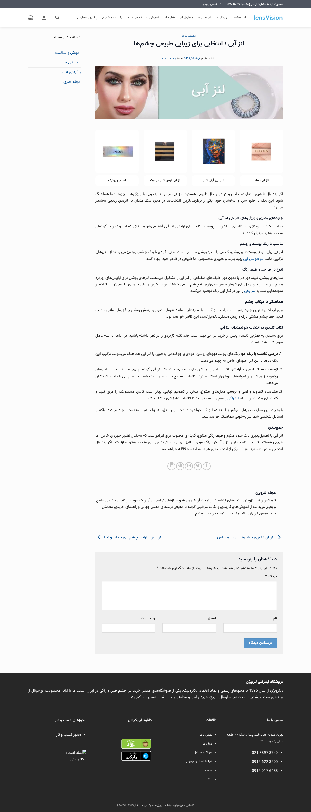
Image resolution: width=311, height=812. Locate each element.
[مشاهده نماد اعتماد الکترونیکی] (75, 761)
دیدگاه (271, 576)
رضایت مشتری (112, 17)
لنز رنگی (224, 17)
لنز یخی (249, 291)
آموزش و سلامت (68, 53)
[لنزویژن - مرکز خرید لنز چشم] (268, 17)
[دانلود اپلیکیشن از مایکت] (136, 756)
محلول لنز (186, 17)
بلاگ (209, 779)
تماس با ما (134, 17)
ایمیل (212, 618)
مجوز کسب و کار (68, 735)
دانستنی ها (72, 63)
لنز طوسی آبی (253, 259)
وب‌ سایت (148, 618)
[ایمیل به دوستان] (189, 466)
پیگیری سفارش (87, 17)
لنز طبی (206, 17)
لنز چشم (240, 17)
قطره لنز (169, 17)
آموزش (154, 17)
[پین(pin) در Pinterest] (180, 466)
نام (275, 618)
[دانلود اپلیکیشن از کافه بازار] (136, 744)
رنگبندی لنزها (189, 36)
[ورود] (44, 17)
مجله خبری (72, 82)
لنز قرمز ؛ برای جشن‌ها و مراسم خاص (246, 538)
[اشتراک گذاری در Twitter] (198, 466)
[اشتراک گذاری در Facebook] (207, 466)
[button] (57, 17)
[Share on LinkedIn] (171, 466)
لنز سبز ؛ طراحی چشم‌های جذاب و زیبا (132, 538)
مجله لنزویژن (169, 59)
